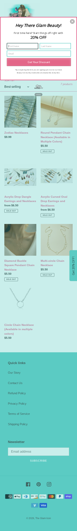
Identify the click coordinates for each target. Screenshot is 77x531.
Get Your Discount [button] (39, 61)
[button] (72, 21)
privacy (38, 94)
